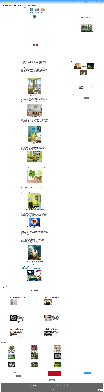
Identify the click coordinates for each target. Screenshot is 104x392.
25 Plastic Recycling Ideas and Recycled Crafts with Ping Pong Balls (57, 360)
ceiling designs (11, 361)
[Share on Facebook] (34, 45)
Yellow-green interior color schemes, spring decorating (30, 268)
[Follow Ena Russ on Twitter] (87, 17)
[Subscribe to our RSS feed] (89, 17)
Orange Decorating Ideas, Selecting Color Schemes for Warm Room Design (34, 351)
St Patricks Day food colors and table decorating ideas (36, 189)
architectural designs (34, 352)
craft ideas (58, 352)
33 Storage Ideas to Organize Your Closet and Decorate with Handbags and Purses (11, 351)
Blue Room (31, 12)
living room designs (86, 23)
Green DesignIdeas (91, 2)
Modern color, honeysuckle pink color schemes (29, 241)
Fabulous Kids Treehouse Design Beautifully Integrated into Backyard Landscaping (34, 368)
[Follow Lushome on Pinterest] (84, 17)
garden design (57, 361)
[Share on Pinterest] (37, 45)
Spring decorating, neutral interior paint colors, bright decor (31, 267)
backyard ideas (34, 361)
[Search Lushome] (99, 2)
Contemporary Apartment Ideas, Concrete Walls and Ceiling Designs (11, 368)
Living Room (43, 12)
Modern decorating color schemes (33, 236)
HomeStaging (86, 2)
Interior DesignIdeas (73, 2)
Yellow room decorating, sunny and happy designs (38, 216)
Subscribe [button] (87, 97)
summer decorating (11, 352)
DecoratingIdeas (78, 2)
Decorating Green (37, 12)
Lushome (7, 2)
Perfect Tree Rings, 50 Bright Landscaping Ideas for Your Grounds (57, 368)
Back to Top (52, 380)
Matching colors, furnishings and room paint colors (32, 71)
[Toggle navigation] (102, 2)
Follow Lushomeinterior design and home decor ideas (54, 374)
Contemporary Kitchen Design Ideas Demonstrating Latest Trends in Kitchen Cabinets (57, 351)
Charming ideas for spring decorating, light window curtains (31, 266)
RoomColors (83, 2)
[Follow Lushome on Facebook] (82, 17)
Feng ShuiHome (96, 2)
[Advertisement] (52, 53)
